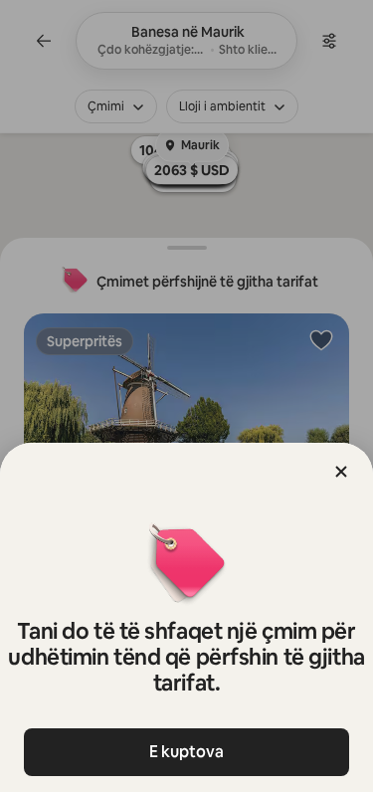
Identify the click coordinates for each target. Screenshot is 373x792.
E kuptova (186, 751)
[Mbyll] (341, 472)
